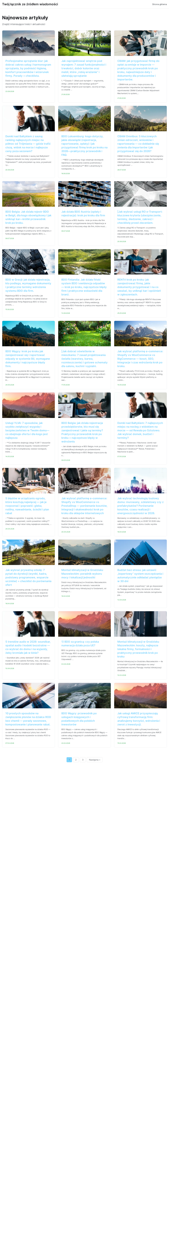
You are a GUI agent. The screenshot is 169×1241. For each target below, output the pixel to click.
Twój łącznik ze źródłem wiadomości (30, 4)
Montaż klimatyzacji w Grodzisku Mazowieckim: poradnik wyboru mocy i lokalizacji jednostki (82, 573)
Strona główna (159, 4)
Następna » (94, 759)
